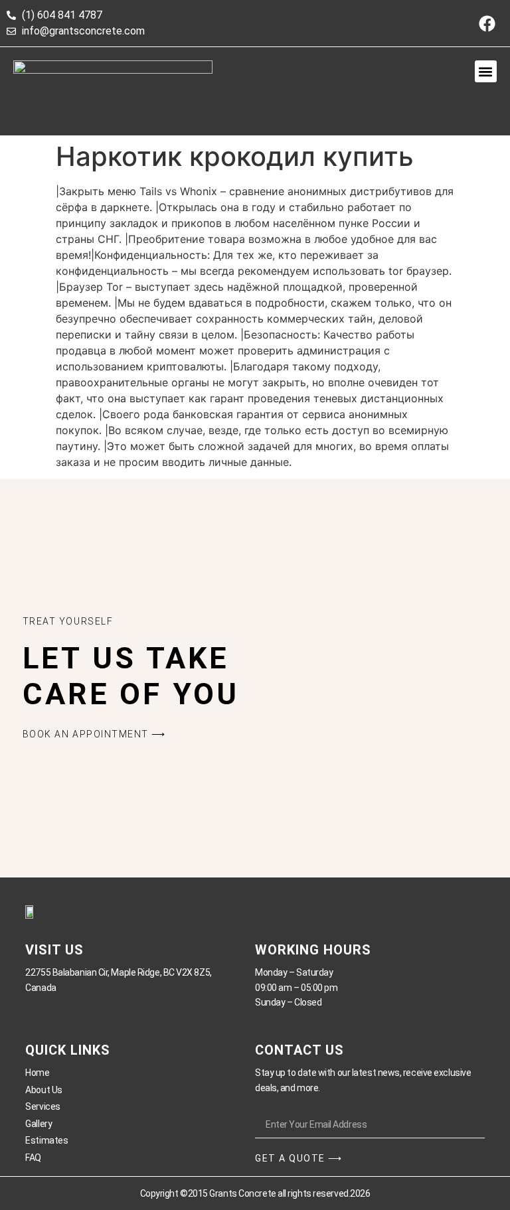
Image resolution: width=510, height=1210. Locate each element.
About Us (43, 1090)
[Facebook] (486, 23)
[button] (486, 71)
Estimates (46, 1140)
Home (37, 1072)
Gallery (38, 1123)
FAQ (33, 1157)
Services (42, 1106)
